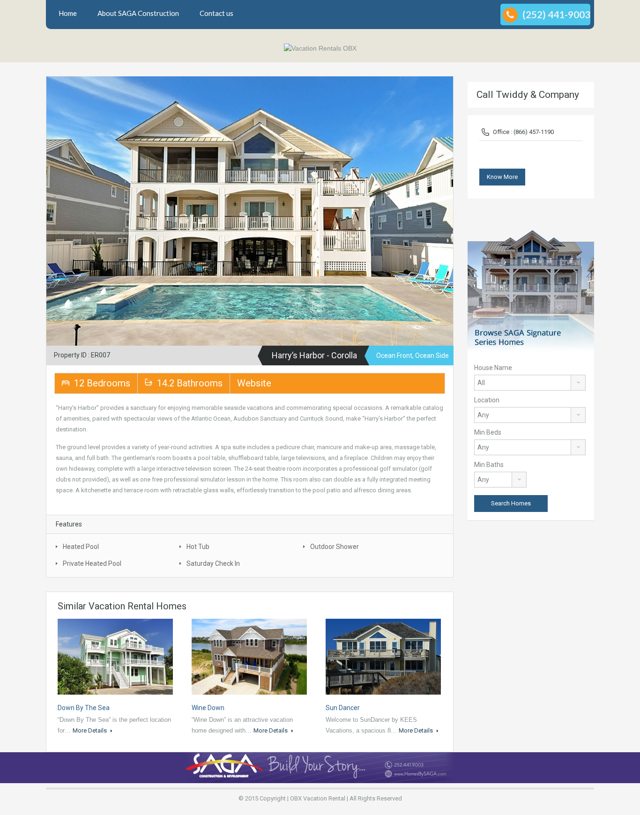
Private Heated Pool (92, 563)
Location (486, 400)
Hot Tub (197, 546)
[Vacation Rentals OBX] (320, 48)
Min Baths (489, 464)
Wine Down (208, 707)
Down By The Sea (84, 707)
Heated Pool (81, 546)
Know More (502, 176)
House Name (493, 367)
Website (254, 383)
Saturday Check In (213, 563)
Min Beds (487, 432)
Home (68, 13)
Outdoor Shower (334, 546)
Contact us (216, 13)
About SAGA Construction (138, 13)
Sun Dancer (343, 707)
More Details (90, 730)
